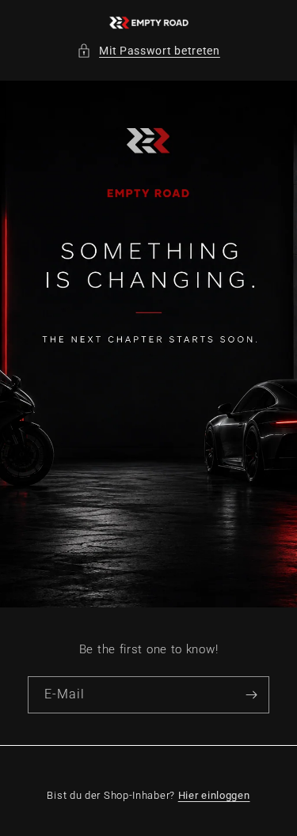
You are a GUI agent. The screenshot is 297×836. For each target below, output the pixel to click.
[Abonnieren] (251, 694)
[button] (148, 51)
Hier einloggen (214, 795)
